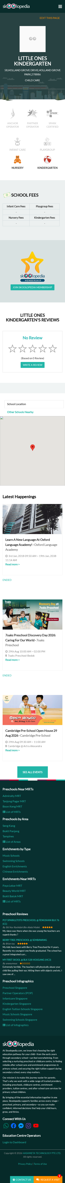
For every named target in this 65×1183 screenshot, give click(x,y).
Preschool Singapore (15, 987)
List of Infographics (17, 1025)
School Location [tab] (16, 404)
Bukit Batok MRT (13, 896)
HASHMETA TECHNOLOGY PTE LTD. (42, 1153)
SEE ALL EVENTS (32, 772)
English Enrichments (15, 866)
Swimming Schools (14, 861)
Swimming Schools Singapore (20, 1019)
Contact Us (23, 1179)
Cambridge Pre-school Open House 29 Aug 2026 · (31, 733)
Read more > (12, 564)
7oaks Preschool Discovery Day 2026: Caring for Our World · (30, 640)
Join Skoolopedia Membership (32, 287)
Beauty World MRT (14, 890)
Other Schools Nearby (20, 412)
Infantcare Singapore (15, 998)
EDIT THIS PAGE (50, 17)
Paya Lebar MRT (12, 885)
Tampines (8, 836)
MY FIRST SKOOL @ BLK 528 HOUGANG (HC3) (27, 959)
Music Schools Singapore (17, 1014)
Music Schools (11, 855)
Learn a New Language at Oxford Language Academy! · (31, 545)
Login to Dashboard (14, 1142)
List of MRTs (13, 811)
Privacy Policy (25, 1164)
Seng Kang (9, 825)
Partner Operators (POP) (18, 993)
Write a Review (32, 364)
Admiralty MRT (12, 795)
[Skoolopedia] (16, 6)
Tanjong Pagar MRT (14, 801)
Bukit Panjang (11, 831)
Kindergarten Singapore (17, 1003)
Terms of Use (40, 1164)
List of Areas (13, 841)
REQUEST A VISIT (50, 1178)
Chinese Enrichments (15, 871)
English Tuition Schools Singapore (22, 1009)
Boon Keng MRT (12, 806)
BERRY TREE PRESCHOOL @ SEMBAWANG (25, 940)
